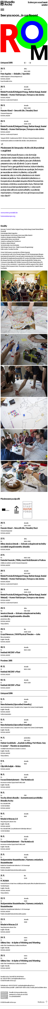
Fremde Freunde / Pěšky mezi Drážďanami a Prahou (23, 560)
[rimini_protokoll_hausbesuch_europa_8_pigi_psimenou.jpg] (24, 381)
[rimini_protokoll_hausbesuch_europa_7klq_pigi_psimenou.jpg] (24, 349)
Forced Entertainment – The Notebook (17, 780)
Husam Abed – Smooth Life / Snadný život (19, 111)
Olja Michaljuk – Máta (11, 766)
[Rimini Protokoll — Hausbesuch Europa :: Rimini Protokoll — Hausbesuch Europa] (24, 286)
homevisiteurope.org (8, 216)
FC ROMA (5, 881)
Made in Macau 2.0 (9, 819)
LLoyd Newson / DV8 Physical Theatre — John (20, 634)
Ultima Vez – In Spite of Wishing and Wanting (20, 943)
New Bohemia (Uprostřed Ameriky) (16, 704)
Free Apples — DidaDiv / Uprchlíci (15, 74)
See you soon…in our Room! (19, 15)
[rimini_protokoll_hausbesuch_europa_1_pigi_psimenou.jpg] (24, 317)
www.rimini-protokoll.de (9, 212)
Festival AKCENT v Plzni (10, 652)
